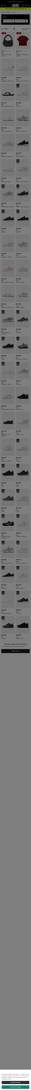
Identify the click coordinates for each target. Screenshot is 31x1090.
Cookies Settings (15, 1082)
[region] (15, 1080)
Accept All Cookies (15, 1087)
